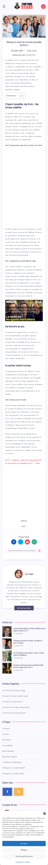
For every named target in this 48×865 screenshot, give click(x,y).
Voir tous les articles (24, 608)
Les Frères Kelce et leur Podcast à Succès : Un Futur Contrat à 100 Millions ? (28, 654)
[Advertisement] (24, 163)
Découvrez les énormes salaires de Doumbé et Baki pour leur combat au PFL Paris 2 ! (28, 666)
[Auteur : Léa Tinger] (19, 573)
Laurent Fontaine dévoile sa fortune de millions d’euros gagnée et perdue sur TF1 (29, 629)
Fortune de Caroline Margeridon (16, 707)
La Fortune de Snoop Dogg (13, 690)
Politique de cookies (23, 862)
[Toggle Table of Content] (20, 96)
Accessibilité (7, 745)
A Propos (6, 729)
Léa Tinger (29, 573)
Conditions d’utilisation (12, 762)
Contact (5, 734)
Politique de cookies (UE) (13, 773)
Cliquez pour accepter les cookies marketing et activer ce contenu (24, 310)
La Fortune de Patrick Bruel (14, 713)
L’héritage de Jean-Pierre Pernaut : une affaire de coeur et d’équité (27, 641)
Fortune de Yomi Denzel (12, 702)
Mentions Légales (9, 757)
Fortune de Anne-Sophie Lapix (15, 696)
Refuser (24, 850)
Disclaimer (6, 740)
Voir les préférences (24, 856)
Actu (24, 526)
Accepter (24, 843)
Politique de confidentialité (13, 768)
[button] (44, 813)
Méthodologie (8, 751)
